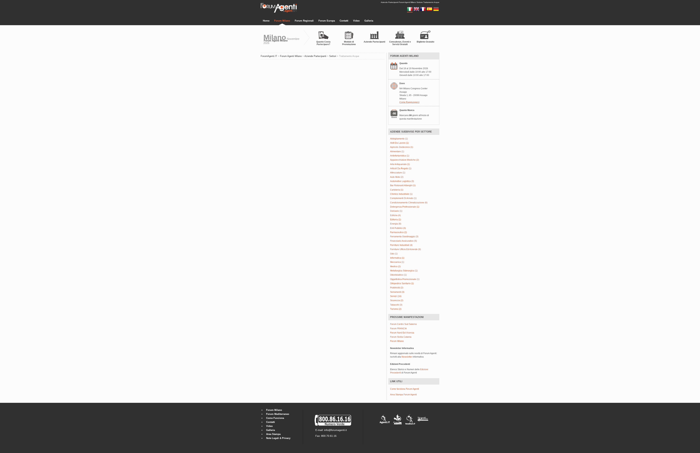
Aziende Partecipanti (374, 42)
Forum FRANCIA (398, 328)
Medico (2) (395, 266)
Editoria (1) (395, 219)
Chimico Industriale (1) (401, 194)
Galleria (368, 20)
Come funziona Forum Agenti (404, 389)
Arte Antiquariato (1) (400, 164)
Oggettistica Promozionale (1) (404, 279)
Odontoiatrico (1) (398, 275)
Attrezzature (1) (397, 173)
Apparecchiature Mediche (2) (404, 160)
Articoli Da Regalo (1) (400, 168)
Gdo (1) (394, 254)
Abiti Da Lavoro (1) (399, 143)
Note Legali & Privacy (278, 438)
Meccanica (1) (397, 262)
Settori (332, 56)
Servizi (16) (395, 296)
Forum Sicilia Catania (400, 337)
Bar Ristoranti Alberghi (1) (403, 185)
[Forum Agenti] (278, 12)
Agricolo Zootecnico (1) (401, 147)
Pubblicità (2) (396, 288)
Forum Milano (282, 20)
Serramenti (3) (397, 292)
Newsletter (407, 357)
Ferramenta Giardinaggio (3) (404, 236)
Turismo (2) (395, 309)
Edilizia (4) (395, 215)
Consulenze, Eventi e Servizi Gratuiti (400, 43)
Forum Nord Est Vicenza (402, 333)
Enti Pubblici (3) (398, 228)
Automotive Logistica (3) (402, 181)
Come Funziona (275, 418)
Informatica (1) (397, 258)
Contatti (344, 20)
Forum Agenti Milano (276, 40)
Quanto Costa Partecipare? (323, 43)
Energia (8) (395, 224)
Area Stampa (273, 434)
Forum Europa (326, 20)
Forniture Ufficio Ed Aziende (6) (405, 249)
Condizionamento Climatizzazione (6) (408, 202)
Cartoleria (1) (396, 190)
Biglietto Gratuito (425, 42)
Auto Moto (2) (396, 177)
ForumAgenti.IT (269, 56)
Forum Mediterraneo (277, 414)
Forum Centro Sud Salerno (403, 324)
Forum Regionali (304, 20)
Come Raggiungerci (409, 102)
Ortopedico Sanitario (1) (402, 283)
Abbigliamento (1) (399, 139)
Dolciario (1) (396, 211)
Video (356, 20)
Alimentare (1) (397, 151)
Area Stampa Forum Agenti (403, 394)
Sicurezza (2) (396, 300)
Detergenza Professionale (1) (404, 207)
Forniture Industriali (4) (401, 245)
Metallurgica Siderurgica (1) (404, 271)
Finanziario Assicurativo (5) (403, 241)
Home (266, 20)
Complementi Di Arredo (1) (403, 198)
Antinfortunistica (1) (399, 156)
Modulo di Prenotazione (349, 43)
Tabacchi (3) (396, 305)
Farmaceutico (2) (398, 232)
